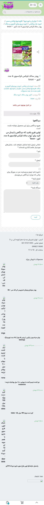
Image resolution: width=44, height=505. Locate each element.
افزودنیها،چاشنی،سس (14, 21)
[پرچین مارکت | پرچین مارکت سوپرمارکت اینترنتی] (7, 5)
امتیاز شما (36, 179)
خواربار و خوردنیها (30, 21)
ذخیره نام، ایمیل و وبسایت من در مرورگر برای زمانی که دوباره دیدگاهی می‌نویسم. (23, 173)
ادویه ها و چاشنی (35, 24)
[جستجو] (4, 11)
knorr (32, 99)
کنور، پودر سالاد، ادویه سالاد (23, 95)
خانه (40, 21)
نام (38, 151)
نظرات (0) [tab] (33, 114)
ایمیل (37, 160)
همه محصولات (25, 91)
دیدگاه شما (35, 188)
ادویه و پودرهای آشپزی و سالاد (16, 24)
